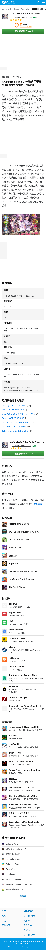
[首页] (3, 9)
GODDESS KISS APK (27, 13)
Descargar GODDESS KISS (14, 405)
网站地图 (6, 925)
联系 (4, 916)
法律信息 (28, 925)
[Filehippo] (9, 2)
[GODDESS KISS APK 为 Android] (5, 16)
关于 (4, 911)
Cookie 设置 (29, 935)
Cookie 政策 (29, 916)
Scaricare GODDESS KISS (14, 410)
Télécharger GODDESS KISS (15, 431)
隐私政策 (28, 921)
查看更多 (23, 896)
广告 (4, 921)
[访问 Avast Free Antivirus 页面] (23, 25)
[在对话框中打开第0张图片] (21, 224)
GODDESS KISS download (14, 427)
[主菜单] (43, 2)
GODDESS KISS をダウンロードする (18, 414)
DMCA (27, 930)
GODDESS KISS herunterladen (16, 422)
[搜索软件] (38, 2)
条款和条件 (29, 911)
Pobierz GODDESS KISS (13, 418)
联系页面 (37, 504)
